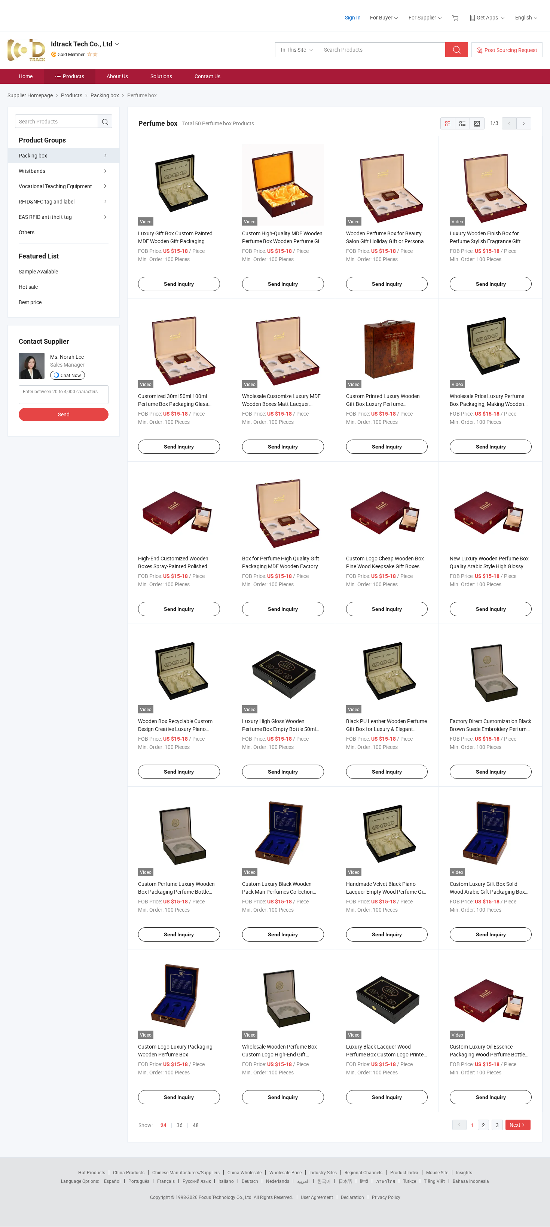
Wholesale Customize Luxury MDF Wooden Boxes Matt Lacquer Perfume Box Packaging (281, 403)
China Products (128, 1172)
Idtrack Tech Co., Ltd (81, 44)
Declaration (352, 1197)
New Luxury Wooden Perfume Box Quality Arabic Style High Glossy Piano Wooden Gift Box (489, 566)
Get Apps (487, 17)
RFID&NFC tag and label (46, 201)
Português (138, 1181)
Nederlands (277, 1181)
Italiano (226, 1181)
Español (112, 1181)
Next (515, 1124)
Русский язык (197, 1181)
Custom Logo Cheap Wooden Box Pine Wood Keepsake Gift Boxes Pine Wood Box (385, 566)
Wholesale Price (285, 1172)
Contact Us (207, 76)
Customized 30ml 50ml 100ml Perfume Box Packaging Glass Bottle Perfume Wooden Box (173, 403)
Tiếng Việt (434, 1181)
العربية (303, 1181)
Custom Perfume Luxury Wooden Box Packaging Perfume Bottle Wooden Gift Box (176, 891)
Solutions (161, 76)
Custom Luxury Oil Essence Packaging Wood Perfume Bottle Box (487, 1054)
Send (64, 414)
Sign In (353, 17)
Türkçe (409, 1181)
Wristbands (32, 170)
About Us (117, 76)
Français (166, 1181)
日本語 (345, 1181)
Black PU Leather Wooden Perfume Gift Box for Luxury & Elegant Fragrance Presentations (386, 728)
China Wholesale (244, 1172)
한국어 (324, 1181)
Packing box (33, 155)
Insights (464, 1172)
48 (196, 1125)
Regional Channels (363, 1172)
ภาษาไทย (385, 1181)
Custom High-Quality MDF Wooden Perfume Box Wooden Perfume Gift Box (282, 241)
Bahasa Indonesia (471, 1181)
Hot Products (91, 1172)
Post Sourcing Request (511, 49)
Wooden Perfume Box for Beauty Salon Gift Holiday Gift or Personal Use (385, 241)
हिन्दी (364, 1181)
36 (180, 1125)
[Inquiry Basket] (456, 17)
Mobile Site (437, 1172)
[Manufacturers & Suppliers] (55, 15)
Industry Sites (323, 1172)
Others (26, 232)
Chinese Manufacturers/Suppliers (186, 1172)
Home (26, 76)
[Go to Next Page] (524, 123)
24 (163, 1125)
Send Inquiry (179, 284)
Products (73, 76)
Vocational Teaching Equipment (55, 186)
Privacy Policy (386, 1197)
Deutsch (250, 1181)
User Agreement (317, 1197)
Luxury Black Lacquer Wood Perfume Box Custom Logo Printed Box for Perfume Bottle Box (386, 1054)
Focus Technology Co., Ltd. (226, 1197)
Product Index (404, 1172)
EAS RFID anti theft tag (45, 216)
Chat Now (71, 375)
